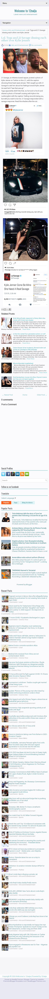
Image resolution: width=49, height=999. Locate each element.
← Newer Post (7, 395)
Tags (15, 503)
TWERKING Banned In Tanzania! (24, 570)
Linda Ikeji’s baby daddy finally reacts (22, 883)
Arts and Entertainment (16, 30)
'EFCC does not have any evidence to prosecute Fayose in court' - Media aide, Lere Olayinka (26, 850)
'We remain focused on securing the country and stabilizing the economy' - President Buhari (26, 842)
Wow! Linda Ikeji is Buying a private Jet (23, 874)
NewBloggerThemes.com (37, 981)
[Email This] (2, 309)
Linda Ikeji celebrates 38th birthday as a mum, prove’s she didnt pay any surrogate (25, 909)
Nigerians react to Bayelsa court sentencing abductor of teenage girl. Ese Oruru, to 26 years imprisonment (26, 628)
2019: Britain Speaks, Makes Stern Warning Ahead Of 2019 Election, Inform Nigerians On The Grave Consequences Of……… (27, 764)
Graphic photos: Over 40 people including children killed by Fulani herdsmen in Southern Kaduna (29, 543)
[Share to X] (7, 309)
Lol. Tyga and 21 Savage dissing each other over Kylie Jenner (23, 39)
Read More (26, 329)
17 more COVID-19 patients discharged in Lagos (26, 618)
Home (4, 30)
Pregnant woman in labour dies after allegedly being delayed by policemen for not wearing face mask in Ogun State (28, 598)
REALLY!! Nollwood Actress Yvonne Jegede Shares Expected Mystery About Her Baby (27, 833)
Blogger (29, 585)
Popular (6, 503)
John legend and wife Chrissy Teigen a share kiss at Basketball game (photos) (27, 700)
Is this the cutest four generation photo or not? (29, 334)
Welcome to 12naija (25, 10)
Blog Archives (27, 503)
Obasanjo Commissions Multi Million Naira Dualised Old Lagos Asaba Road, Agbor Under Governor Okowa (27, 774)
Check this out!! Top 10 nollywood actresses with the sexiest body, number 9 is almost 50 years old (26, 825)
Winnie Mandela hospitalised (23, 363)
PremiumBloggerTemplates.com (15, 981)
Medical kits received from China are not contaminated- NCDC (23, 655)
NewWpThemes (17, 979)
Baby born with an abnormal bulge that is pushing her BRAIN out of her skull (27, 799)
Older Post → (42, 395)
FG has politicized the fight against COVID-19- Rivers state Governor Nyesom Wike (28, 675)
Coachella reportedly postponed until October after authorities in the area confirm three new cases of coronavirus (27, 718)
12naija (44, 976)
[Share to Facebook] (10, 309)
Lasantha (41, 979)
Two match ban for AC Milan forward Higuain (25, 815)
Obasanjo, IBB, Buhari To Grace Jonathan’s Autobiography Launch (24, 808)
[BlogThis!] (5, 309)
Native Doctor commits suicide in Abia (22, 645)
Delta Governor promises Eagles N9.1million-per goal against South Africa (26, 791)
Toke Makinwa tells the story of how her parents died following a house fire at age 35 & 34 (29, 515)
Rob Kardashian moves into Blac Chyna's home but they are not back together (30, 378)
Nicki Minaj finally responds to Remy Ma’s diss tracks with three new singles (29, 319)
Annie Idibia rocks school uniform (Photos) (28, 557)
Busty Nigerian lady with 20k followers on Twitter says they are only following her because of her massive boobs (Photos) (26, 936)
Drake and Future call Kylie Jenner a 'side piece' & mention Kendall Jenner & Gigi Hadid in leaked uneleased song (26, 638)
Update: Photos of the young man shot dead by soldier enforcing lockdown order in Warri (26, 692)
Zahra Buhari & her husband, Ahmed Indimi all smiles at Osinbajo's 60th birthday (29, 348)
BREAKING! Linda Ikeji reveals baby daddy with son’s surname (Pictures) (26, 900)
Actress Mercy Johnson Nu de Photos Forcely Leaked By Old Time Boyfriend (29, 529)
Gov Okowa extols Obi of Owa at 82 (21, 726)
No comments (37, 45)
